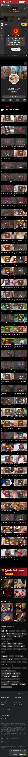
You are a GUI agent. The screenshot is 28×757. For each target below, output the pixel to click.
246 (17, 242)
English (21, 693)
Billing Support (4, 720)
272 (3, 559)
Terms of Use (4, 702)
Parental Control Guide (5, 709)
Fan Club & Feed (19, 105)
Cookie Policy (18, 752)
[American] (2, 631)
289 (17, 559)
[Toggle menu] (1, 2)
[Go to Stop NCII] (9, 742)
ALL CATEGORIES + (6, 687)
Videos (14, 5)
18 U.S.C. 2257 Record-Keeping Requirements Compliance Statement (12, 747)
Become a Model (17, 700)
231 (16, 512)
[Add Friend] (17, 100)
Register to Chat (16, 49)
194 (16, 465)
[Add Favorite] (2, 24)
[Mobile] (6, 631)
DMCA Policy (3, 704)
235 (17, 453)
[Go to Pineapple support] (2, 742)
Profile (2, 105)
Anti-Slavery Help (4, 711)
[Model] (25, 63)
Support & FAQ (4, 718)
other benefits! (18, 47)
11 (16, 265)
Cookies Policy (4, 707)
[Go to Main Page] (8, 1)
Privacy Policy (4, 700)
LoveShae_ (4, 626)
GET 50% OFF (9, 573)
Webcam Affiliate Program (19, 704)
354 (17, 347)
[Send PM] (24, 100)
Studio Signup (17, 702)
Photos (21, 5)
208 (17, 535)
